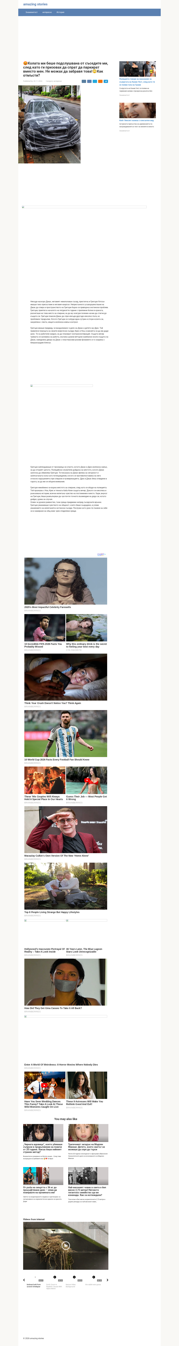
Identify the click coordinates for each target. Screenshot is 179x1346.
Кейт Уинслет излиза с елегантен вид (136, 120)
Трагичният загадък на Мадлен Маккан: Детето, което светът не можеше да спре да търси (86, 1147)
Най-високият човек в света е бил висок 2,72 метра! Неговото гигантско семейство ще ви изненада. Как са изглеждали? (87, 1191)
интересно (47, 12)
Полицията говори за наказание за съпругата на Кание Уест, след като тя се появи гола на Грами (137, 82)
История (60, 12)
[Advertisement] (89, 37)
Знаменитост (32, 12)
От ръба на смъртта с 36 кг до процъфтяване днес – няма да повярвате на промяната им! (40, 1190)
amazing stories (35, 4)
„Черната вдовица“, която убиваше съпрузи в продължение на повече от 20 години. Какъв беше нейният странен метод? (42, 1148)
